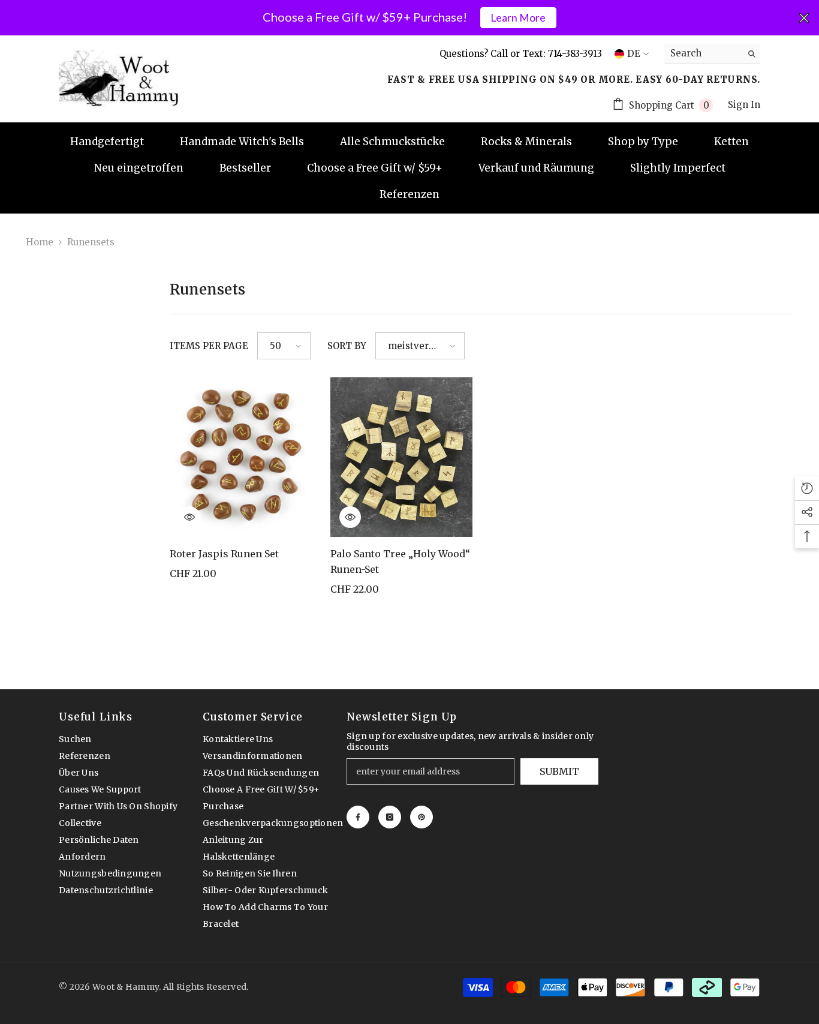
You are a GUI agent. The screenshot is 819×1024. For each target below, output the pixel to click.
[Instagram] (389, 817)
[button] (284, 345)
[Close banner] (804, 18)
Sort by (346, 346)
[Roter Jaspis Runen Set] (241, 457)
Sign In (744, 104)
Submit (559, 771)
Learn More (518, 17)
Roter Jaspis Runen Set (224, 554)
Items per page (209, 346)
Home (39, 242)
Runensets (91, 242)
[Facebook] (358, 817)
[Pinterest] (421, 817)
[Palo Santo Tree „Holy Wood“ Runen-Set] (401, 457)
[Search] (712, 54)
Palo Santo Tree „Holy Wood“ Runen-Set (400, 561)
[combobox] (703, 53)
